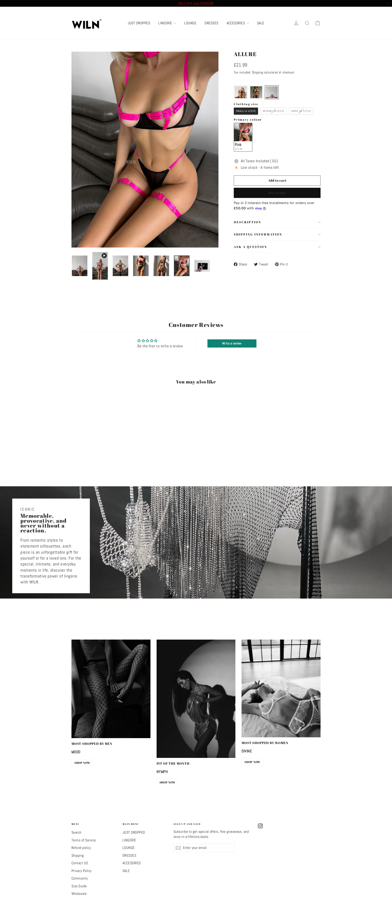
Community (79, 878)
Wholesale (79, 893)
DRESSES (211, 23)
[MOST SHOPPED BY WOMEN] (281, 688)
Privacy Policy (81, 871)
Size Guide (79, 886)
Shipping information (258, 234)
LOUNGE (190, 23)
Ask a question (250, 247)
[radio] (241, 92)
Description (247, 222)
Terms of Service (83, 840)
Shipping (257, 72)
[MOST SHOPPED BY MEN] (110, 689)
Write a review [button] (232, 343)
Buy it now (277, 192)
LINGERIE (165, 23)
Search (76, 832)
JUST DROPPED (139, 23)
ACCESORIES (236, 23)
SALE (260, 23)
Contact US (79, 863)
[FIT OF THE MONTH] (196, 699)
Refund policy (81, 847)
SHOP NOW (82, 763)
